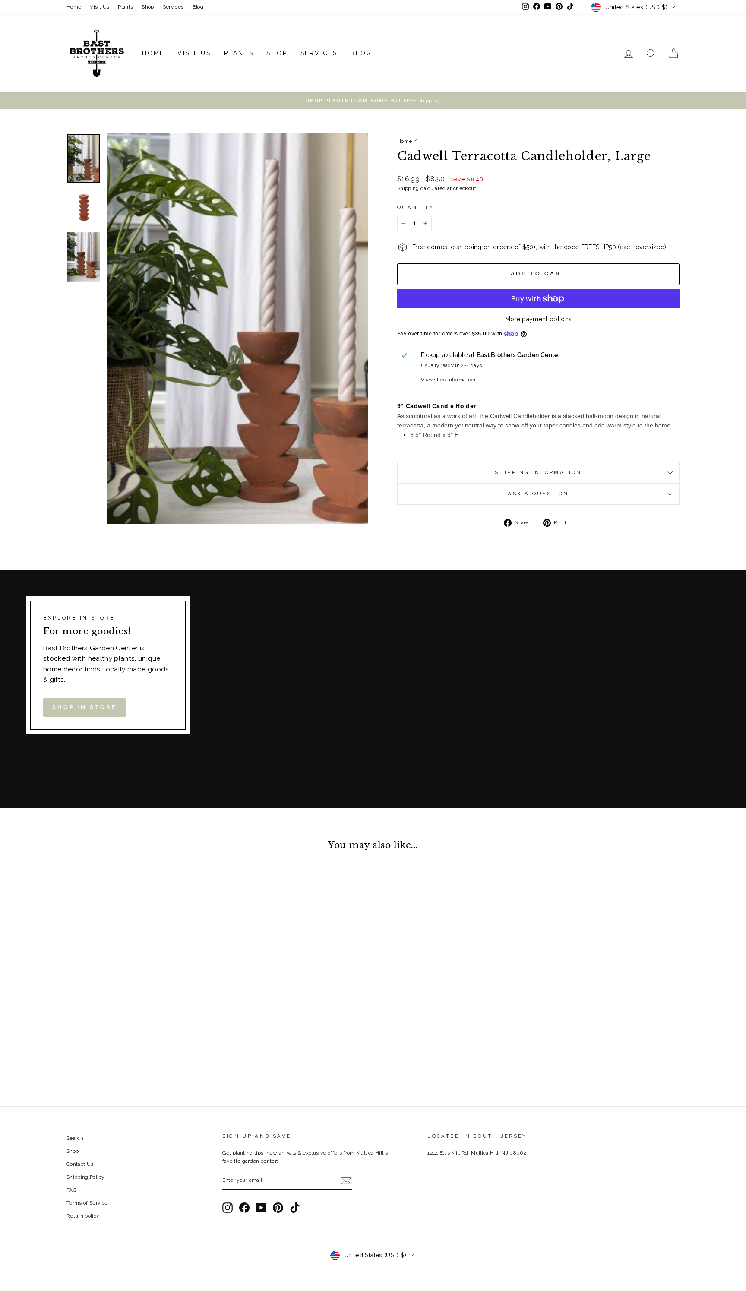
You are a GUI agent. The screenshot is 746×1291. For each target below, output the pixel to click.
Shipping (408, 188)
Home (73, 7)
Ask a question (538, 493)
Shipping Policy (85, 1177)
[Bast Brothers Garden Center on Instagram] (227, 1207)
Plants (125, 7)
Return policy (82, 1216)
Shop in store (84, 707)
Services (173, 7)
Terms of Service (87, 1203)
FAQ (71, 1190)
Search (74, 1138)
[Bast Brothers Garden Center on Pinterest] (278, 1207)
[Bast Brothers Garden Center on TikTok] (295, 1207)
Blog (198, 7)
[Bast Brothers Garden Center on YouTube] (261, 1207)
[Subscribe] (346, 1181)
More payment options (538, 319)
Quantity (415, 207)
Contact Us (80, 1164)
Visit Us (99, 7)
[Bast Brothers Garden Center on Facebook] (244, 1207)
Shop (148, 7)
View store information (448, 380)
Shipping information (538, 472)
